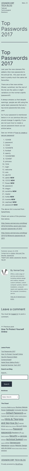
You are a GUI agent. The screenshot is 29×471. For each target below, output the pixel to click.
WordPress (19, 464)
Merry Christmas (12, 426)
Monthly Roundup (9, 429)
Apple (9, 407)
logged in (14, 314)
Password (17, 429)
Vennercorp (10, 255)
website (12, 445)
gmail (8, 416)
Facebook (3, 416)
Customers (3, 413)
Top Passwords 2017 (8, 351)
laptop (7, 426)
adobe (12, 257)
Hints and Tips (20, 253)
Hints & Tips (11, 419)
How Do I (14, 423)
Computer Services (21, 410)
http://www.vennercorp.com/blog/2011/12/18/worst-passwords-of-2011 (14, 235)
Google (12, 416)
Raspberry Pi (16, 433)
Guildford (16, 416)
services (23, 436)
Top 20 (3, 260)
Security (3, 255)
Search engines (5, 436)
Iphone (3, 426)
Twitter (25, 439)
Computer (10, 410)
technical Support (14, 439)
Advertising (4, 407)
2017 (7, 257)
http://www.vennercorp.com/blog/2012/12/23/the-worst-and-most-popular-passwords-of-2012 (14, 226)
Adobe (13, 253)
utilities (7, 443)
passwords (17, 257)
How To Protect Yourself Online (12, 354)
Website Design (21, 445)
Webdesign (5, 445)
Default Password (14, 413)
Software (3, 439)
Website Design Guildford (17, 448)
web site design (6, 448)
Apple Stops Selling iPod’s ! (10, 362)
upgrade (3, 443)
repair (22, 432)
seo (19, 436)
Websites (25, 448)
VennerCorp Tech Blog (13, 460)
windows (4, 450)
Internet (21, 423)
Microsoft (19, 426)
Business (13, 407)
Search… (4, 373)
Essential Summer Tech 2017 (11, 365)
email (24, 413)
